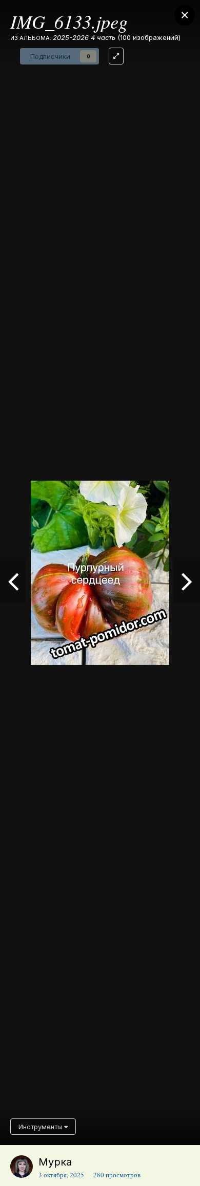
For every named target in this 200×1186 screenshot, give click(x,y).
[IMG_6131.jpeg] (13, 580)
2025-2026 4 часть (84, 37)
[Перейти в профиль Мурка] (21, 1166)
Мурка (55, 1162)
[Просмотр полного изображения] (116, 56)
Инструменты (41, 1127)
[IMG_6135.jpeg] (187, 580)
